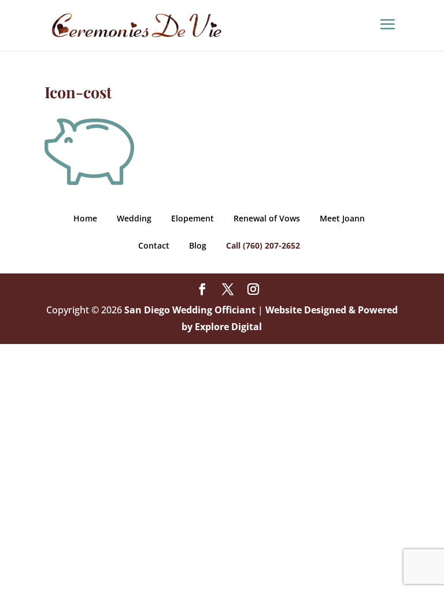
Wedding (134, 218)
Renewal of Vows (267, 218)
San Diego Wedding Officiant (190, 310)
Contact (153, 245)
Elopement (192, 218)
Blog (197, 245)
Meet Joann (342, 218)
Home (85, 218)
